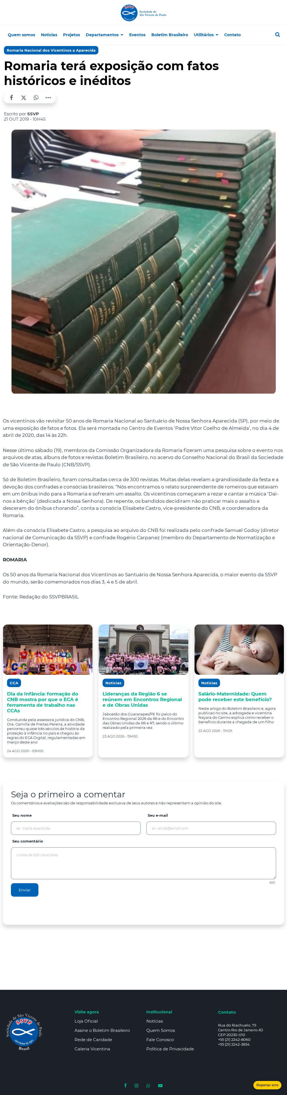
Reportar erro (267, 1085)
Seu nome (22, 815)
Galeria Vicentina (92, 1049)
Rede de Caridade (93, 1039)
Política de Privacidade (170, 1049)
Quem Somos (160, 1030)
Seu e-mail (158, 815)
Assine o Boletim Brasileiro (102, 1030)
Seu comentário (27, 841)
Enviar (25, 890)
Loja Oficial (86, 1021)
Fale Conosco (160, 1039)
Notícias (154, 1021)
